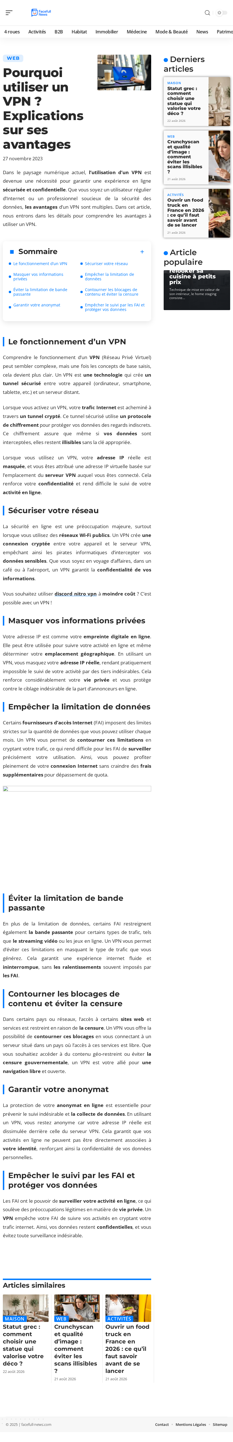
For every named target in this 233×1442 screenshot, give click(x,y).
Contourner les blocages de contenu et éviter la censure (111, 292)
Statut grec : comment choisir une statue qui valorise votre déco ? (184, 101)
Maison (15, 1319)
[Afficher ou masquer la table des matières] (101, 251)
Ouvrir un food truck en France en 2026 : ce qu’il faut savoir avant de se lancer (127, 1348)
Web (13, 58)
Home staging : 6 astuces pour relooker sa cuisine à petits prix (195, 270)
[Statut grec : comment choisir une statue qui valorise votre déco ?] (26, 1308)
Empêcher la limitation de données (109, 276)
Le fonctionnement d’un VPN (40, 263)
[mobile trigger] (10, 12)
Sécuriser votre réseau (106, 263)
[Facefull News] (40, 12)
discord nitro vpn (76, 593)
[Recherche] (207, 12)
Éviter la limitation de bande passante (40, 292)
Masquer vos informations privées (38, 276)
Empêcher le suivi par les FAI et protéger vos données (115, 307)
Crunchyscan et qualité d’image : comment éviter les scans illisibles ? (75, 1348)
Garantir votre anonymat (36, 305)
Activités (119, 1319)
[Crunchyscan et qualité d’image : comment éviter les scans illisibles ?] (77, 1308)
